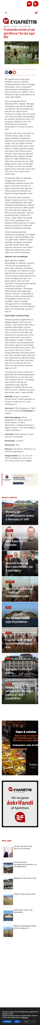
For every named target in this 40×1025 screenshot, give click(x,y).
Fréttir (8, 607)
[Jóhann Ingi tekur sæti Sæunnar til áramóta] (20, 538)
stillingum (24, 1018)
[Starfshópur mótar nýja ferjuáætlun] (20, 614)
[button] (36, 13)
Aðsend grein (10, 582)
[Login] (29, 3)
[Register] (35, 3)
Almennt (14, 26)
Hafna (17, 1021)
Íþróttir (8, 633)
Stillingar (26, 1021)
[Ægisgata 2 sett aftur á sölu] (20, 665)
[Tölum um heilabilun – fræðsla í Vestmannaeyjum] (20, 589)
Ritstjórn (9, 556)
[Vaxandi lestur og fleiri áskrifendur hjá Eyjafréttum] (20, 563)
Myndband (9, 505)
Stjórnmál (9, 530)
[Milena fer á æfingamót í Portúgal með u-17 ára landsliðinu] (20, 691)
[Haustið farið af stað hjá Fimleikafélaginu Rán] (20, 640)
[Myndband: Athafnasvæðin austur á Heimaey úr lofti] (20, 512)
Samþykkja (7, 1021)
